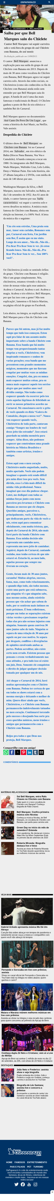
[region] (27, 1197)
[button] (5, 2)
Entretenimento (37, 1162)
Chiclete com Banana (15, 147)
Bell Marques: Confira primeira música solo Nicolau (33, 813)
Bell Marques (36, 29)
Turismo (38, 1167)
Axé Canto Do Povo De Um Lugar (22, 120)
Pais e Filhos (17, 1167)
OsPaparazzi (28, 2)
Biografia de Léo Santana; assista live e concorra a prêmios (30, 1088)
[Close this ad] (52, 1192)
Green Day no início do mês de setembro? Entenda (33, 828)
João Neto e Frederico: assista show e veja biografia (32, 1071)
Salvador (19, 151)
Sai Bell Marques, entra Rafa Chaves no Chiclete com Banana (33, 797)
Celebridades (19, 29)
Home (6, 29)
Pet (29, 1167)
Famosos (20, 1162)
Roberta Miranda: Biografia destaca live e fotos (31, 844)
